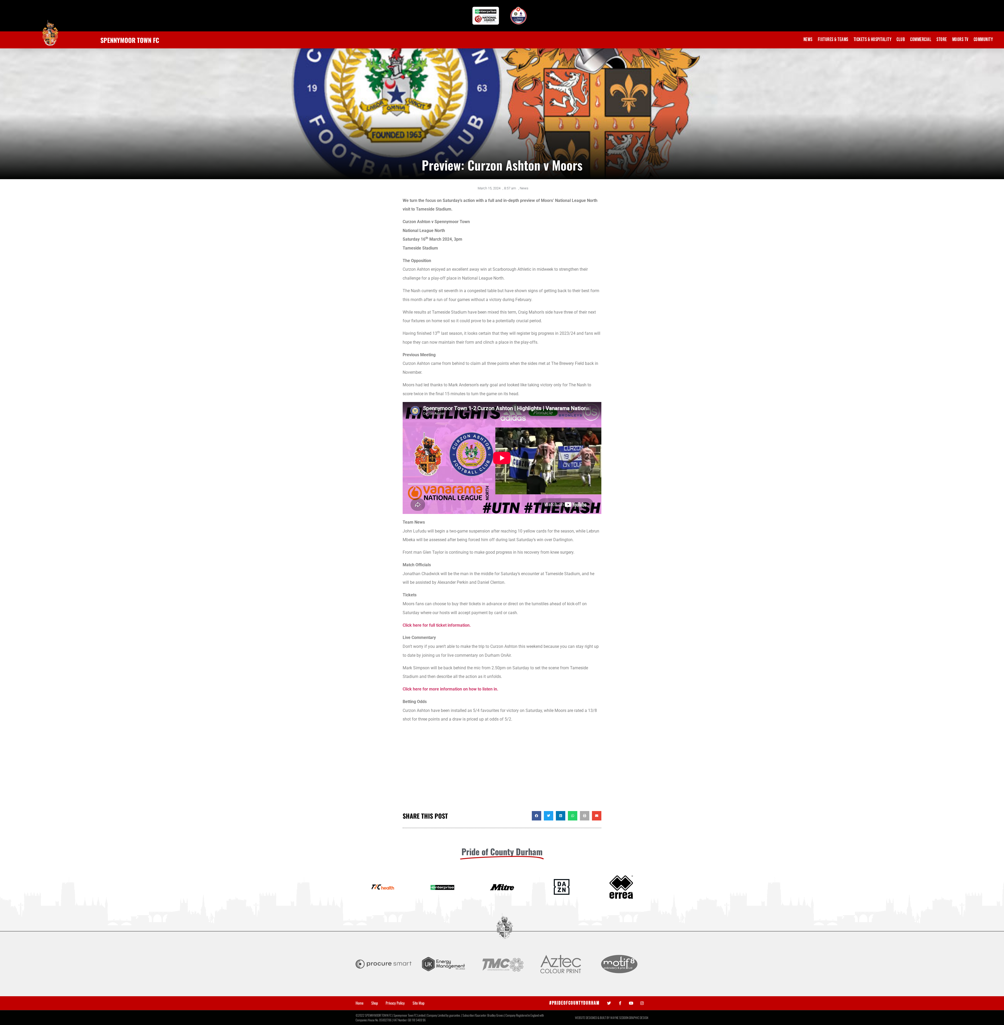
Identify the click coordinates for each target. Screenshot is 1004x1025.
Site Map (418, 1003)
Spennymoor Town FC (129, 40)
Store (942, 40)
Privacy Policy (395, 1003)
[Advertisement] (502, 769)
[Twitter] (609, 1003)
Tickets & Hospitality (873, 40)
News (808, 40)
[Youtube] (631, 1003)
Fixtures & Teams (833, 40)
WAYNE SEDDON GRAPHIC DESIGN (629, 1017)
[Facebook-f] (620, 1003)
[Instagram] (642, 1003)
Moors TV (960, 40)
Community (983, 40)
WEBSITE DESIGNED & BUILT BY (592, 1017)
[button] (536, 815)
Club (901, 40)
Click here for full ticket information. (437, 625)
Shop (374, 1003)
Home (359, 1003)
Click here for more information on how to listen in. (450, 689)
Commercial (920, 40)
